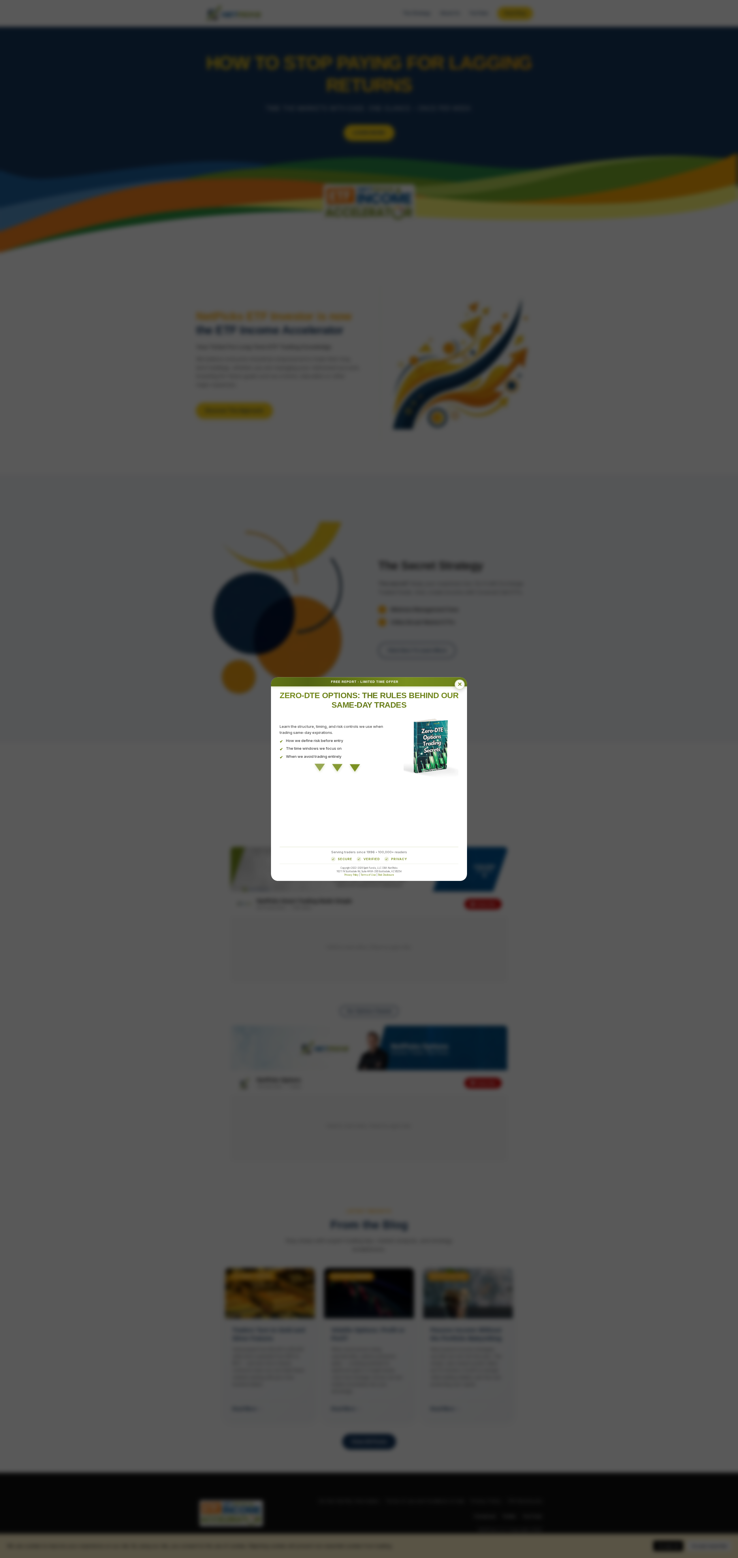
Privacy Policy (351, 874)
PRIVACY (399, 859)
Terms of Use (368, 874)
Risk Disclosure (386, 874)
